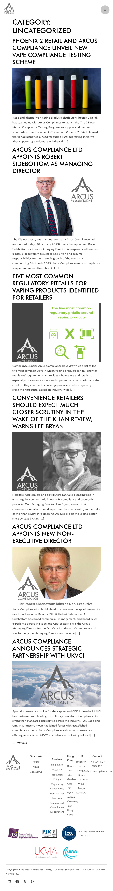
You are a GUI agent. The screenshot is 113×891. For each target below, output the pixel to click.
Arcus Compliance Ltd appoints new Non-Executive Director (47, 533)
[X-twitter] (25, 881)
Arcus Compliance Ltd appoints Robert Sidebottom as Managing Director (52, 160)
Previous (19, 742)
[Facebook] (17, 881)
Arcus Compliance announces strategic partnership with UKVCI (48, 648)
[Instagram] (32, 881)
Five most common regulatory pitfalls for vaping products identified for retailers (55, 287)
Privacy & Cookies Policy (57, 869)
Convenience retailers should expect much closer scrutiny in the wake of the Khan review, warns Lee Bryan (52, 412)
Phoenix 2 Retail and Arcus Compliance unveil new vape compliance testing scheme (55, 51)
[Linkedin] (9, 881)
